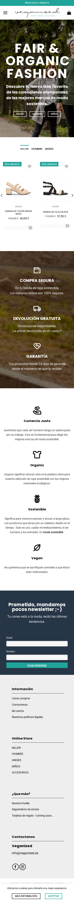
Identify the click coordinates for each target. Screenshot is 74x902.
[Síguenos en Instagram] (22, 867)
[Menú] (5, 12)
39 (18, 228)
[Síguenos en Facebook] (15, 867)
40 (22, 228)
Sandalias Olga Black (55, 212)
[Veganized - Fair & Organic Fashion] (37, 13)
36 (5, 228)
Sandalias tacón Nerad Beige (18, 212)
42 (30, 228)
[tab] (24, 149)
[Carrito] (69, 12)
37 (9, 228)
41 (26, 228)
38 (14, 228)
